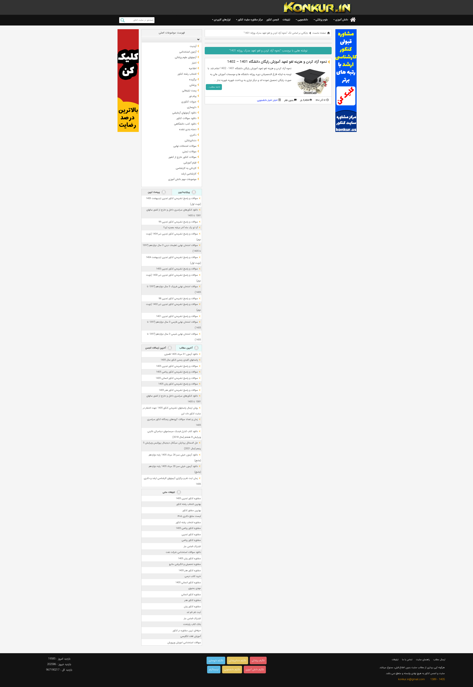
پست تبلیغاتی (189, 91)
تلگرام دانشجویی (232, 669)
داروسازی (191, 107)
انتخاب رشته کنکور (187, 74)
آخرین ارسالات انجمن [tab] (156, 348)
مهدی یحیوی (194, 588)
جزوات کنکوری (188, 102)
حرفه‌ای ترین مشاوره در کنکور (187, 630)
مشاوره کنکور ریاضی (191, 540)
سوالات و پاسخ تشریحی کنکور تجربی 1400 (177, 269)
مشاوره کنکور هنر (192, 600)
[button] (197, 39)
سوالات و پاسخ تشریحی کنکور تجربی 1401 (177, 316)
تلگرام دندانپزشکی (237, 660)
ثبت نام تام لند (194, 612)
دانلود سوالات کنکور (186, 118)
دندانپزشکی (190, 140)
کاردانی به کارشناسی (186, 168)
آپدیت (193, 46)
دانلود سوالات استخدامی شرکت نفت (183, 552)
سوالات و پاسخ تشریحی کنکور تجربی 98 (178, 298)
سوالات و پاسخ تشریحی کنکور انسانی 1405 (177, 378)
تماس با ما (407, 660)
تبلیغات (286, 20)
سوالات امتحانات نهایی (184, 146)
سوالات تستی (189, 151)
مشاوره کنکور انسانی (191, 594)
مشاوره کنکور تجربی (191, 534)
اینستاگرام (214, 669)
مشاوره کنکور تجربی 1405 (188, 498)
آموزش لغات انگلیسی (190, 636)
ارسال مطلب (439, 660)
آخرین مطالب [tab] (186, 348)
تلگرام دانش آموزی (255, 669)
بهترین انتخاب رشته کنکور (188, 504)
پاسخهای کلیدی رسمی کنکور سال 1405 (179, 360)
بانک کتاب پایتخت (192, 624)
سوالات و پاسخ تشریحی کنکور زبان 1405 (178, 384)
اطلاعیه (192, 68)
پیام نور (192, 96)
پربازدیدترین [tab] (184, 192)
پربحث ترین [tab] (154, 192)
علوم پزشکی (321, 20)
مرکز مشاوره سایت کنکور (250, 20)
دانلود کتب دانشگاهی (185, 124)
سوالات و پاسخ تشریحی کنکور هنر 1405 (178, 390)
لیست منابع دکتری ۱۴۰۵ (189, 516)
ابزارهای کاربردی (222, 20)
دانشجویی (302, 20)
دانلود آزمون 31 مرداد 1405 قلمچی (181, 354)
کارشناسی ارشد (188, 174)
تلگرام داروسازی (215, 660)
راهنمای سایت (423, 660)
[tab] (172, 39)
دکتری (193, 135)
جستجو (122, 20)
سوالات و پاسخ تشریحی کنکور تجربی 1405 (177, 366)
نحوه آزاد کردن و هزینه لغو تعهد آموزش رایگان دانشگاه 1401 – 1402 (277, 61)
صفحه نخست (319, 33)
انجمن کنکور (272, 20)
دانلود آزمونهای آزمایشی (184, 113)
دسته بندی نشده (187, 129)
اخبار (275, 100)
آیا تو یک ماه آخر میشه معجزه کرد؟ (181, 227)
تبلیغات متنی (169, 492)
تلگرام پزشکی (258, 660)
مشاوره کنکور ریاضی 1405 (188, 528)
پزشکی (192, 85)
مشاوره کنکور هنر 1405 (189, 570)
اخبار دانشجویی (264, 100)
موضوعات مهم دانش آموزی (182, 179)
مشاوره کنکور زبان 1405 (189, 558)
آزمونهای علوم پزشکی (185, 57)
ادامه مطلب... (214, 87)
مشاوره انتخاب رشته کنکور (188, 522)
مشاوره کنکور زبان (192, 606)
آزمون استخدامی (187, 52)
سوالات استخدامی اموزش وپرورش (184, 643)
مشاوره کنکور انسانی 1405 (188, 582)
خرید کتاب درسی (193, 576)
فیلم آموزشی (189, 163)
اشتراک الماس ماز (192, 546)
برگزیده (192, 79)
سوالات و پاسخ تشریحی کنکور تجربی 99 (178, 222)
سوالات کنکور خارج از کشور (182, 157)
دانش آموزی (341, 20)
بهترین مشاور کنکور (192, 510)
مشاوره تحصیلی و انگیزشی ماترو (185, 564)
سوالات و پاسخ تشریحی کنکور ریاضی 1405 (177, 372)
